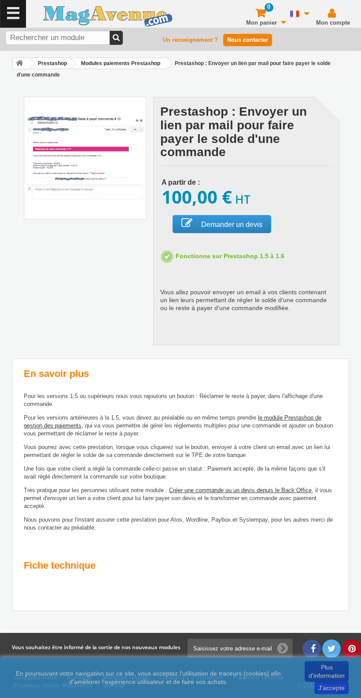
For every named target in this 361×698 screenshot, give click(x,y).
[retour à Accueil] (20, 63)
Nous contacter (247, 40)
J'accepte (331, 687)
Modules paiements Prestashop (120, 63)
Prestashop (52, 63)
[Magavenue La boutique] (88, 16)
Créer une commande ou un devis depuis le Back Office (240, 490)
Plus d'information (327, 671)
